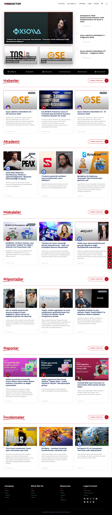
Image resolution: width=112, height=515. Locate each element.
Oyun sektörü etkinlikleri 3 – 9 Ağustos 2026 (93, 36)
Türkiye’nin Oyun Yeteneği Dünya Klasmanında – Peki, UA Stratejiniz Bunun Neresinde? (55, 245)
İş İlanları (96, 3)
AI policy (86, 495)
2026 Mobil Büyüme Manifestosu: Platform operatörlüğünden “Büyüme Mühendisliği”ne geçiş (18, 176)
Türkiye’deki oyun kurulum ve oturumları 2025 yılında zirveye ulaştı (91, 385)
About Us (7, 490)
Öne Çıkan (61, 3)
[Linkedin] (87, 498)
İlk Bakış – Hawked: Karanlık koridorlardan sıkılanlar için (54, 449)
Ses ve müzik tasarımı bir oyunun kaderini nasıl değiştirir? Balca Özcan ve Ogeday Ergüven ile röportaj (18, 313)
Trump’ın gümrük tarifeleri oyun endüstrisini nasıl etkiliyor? (54, 178)
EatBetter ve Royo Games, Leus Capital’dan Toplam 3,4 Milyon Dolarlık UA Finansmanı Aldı (20, 245)
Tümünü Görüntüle (96, 80)
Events (32, 492)
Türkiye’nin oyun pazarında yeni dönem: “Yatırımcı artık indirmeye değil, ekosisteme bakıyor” (38, 40)
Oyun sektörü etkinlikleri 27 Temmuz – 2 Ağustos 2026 (92, 52)
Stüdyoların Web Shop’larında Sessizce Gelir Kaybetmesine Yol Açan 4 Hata (92, 19)
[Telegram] (84, 502)
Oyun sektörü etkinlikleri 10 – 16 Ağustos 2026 (56, 61)
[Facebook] (84, 498)
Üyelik (89, 3)
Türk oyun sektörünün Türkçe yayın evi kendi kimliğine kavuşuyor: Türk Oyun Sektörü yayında (20, 60)
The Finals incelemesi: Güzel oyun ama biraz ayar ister (18, 449)
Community (34, 495)
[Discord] (93, 502)
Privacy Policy (87, 490)
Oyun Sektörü (71, 3)
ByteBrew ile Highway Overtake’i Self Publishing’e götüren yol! (89, 178)
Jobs (62, 497)
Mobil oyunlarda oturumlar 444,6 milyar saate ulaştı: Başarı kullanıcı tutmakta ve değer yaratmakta (20, 382)
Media (32, 490)
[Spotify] (87, 502)
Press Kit (7, 497)
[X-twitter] (90, 498)
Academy (63, 495)
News (62, 490)
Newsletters (63, 499)
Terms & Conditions (88, 492)
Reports (62, 492)
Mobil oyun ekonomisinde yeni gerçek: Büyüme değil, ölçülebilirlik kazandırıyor (91, 245)
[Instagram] (93, 498)
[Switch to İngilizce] (102, 3)
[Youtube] (96, 498)
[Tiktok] (90, 502)
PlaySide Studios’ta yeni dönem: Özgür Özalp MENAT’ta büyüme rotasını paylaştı (91, 312)
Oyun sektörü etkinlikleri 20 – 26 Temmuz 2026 (19, 113)
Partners (33, 497)
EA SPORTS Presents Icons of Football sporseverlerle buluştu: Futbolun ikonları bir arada (56, 114)
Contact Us (7, 495)
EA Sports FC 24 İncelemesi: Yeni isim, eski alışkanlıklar (89, 449)
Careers (7, 492)
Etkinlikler (82, 3)
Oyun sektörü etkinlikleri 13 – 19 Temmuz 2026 (91, 113)
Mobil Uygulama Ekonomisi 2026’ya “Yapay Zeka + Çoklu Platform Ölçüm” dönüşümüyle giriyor (56, 382)
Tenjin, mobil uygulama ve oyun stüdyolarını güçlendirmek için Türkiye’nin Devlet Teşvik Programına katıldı (56, 313)
